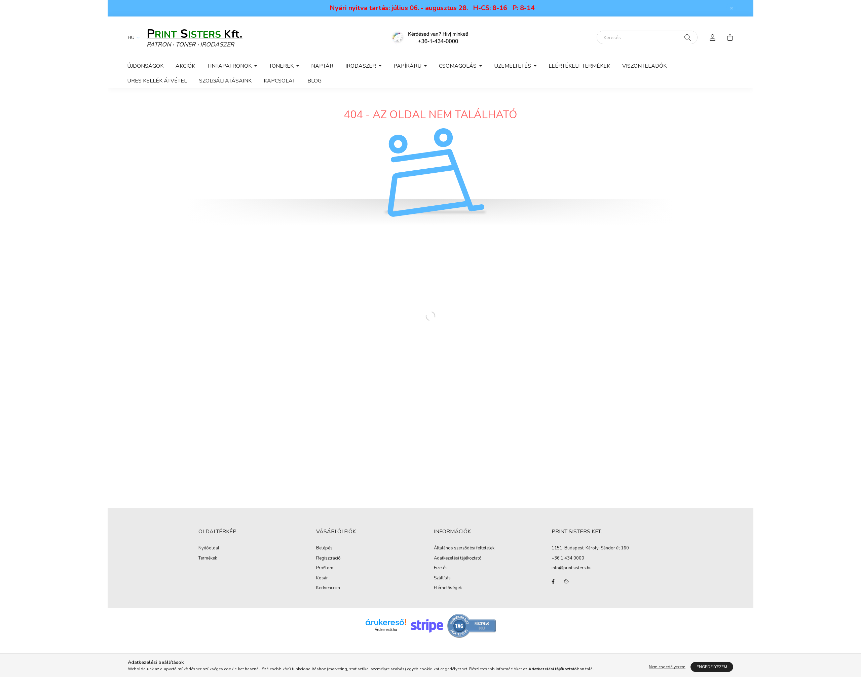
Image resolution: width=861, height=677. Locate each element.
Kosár (322, 578)
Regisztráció (328, 558)
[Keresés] (687, 37)
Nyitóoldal (208, 548)
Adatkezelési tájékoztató (458, 558)
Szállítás (442, 578)
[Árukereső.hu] (386, 622)
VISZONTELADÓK (644, 66)
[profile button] (712, 37)
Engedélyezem (712, 667)
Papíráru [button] (408, 66)
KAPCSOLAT (279, 80)
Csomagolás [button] (458, 66)
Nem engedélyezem (667, 667)
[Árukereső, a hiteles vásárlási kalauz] (472, 625)
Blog (314, 80)
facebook (553, 581)
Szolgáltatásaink (225, 80)
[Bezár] (731, 8)
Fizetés (441, 568)
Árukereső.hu (386, 630)
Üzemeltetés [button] (513, 66)
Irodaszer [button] (361, 66)
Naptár (322, 66)
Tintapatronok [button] (230, 66)
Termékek (207, 558)
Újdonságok (145, 66)
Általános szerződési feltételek (464, 548)
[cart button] (730, 37)
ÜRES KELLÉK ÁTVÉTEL (157, 80)
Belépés (324, 548)
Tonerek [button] (282, 66)
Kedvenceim (328, 588)
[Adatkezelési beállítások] (566, 581)
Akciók (185, 66)
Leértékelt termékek (579, 66)
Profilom (324, 568)
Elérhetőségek (448, 588)
